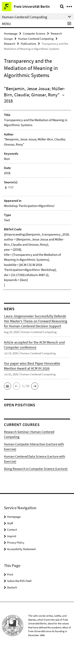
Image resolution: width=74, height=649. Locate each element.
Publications (28, 43)
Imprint (11, 536)
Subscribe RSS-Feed (19, 581)
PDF (11, 187)
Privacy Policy (15, 542)
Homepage (10, 33)
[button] (7, 386)
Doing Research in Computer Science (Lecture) (35, 468)
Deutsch (12, 587)
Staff (10, 523)
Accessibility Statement (21, 549)
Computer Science (34, 33)
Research (9, 43)
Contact (12, 529)
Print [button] (10, 574)
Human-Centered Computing (36, 39)
